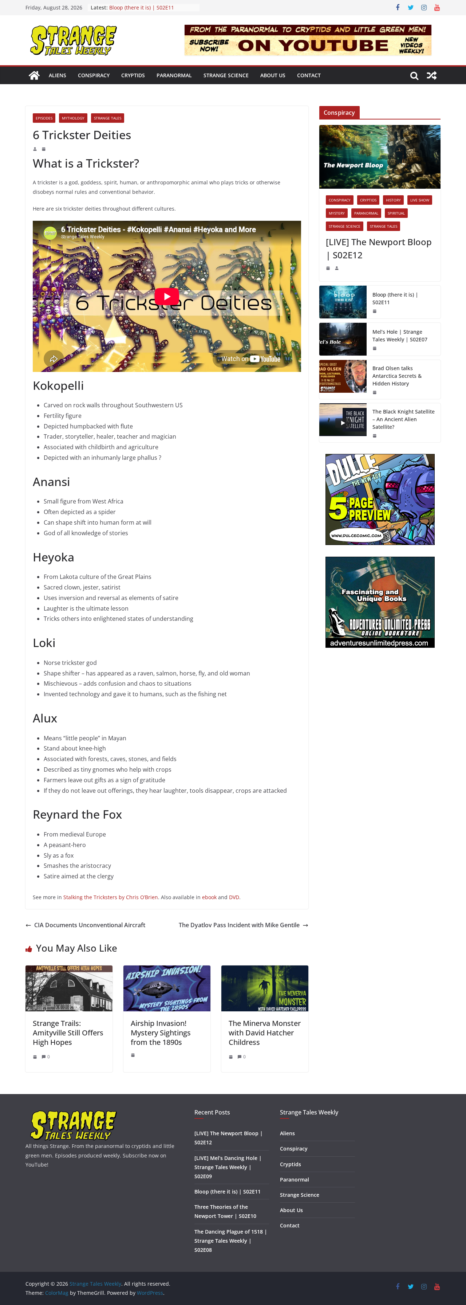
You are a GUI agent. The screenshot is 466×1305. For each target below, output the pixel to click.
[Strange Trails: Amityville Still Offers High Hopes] (68, 971)
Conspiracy (94, 75)
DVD (234, 897)
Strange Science (226, 75)
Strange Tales (107, 118)
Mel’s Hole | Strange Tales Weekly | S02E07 (399, 335)
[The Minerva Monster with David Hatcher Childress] (264, 971)
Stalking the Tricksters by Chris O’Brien (110, 897)
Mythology (73, 118)
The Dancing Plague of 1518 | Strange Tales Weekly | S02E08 (230, 1240)
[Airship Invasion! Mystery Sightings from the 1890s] (166, 971)
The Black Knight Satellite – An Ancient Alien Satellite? (403, 419)
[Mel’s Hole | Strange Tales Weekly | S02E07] (343, 339)
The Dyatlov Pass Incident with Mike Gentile (239, 925)
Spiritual (396, 213)
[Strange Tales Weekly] (34, 75)
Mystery (337, 213)
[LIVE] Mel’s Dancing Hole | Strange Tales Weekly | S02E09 (228, 1167)
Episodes (44, 118)
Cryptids (133, 75)
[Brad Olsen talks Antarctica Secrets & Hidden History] (343, 379)
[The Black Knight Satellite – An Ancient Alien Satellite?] (343, 422)
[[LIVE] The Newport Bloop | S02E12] (380, 157)
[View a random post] (432, 75)
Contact (309, 75)
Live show (419, 200)
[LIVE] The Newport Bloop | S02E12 (379, 248)
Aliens (57, 75)
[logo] (73, 1113)
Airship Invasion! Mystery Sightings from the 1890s (161, 1032)
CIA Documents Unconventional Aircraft (89, 925)
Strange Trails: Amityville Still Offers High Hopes (68, 1032)
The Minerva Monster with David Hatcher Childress (265, 1032)
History (393, 200)
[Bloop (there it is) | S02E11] (343, 302)
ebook (210, 897)
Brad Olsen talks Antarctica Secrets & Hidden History (397, 376)
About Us (272, 75)
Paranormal (174, 75)
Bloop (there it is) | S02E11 (141, 7)
